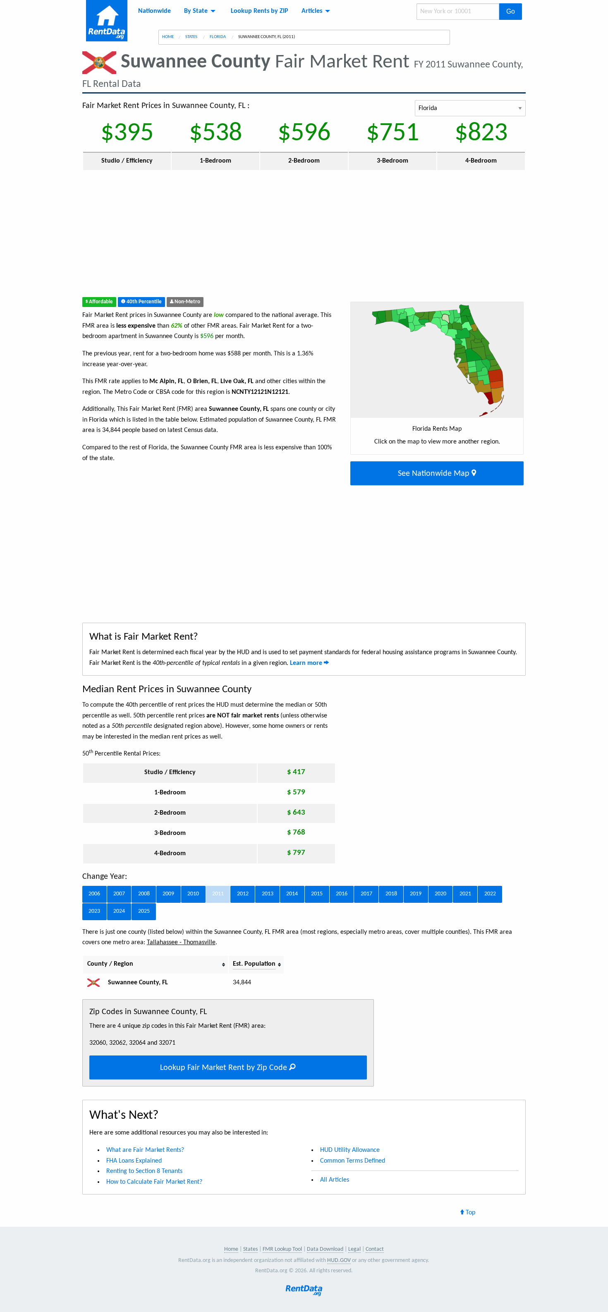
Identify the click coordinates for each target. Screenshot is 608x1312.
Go (510, 11)
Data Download (325, 1249)
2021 (465, 894)
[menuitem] (154, 11)
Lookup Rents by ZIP (259, 11)
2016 (341, 894)
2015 (317, 894)
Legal (354, 1249)
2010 (193, 894)
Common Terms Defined (352, 1161)
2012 (243, 894)
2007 (119, 894)
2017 (366, 894)
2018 (391, 894)
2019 (415, 894)
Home (168, 37)
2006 (94, 894)
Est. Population (254, 964)
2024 (119, 911)
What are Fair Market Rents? (145, 1150)
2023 (94, 911)
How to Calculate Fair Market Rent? (154, 1182)
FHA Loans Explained (134, 1161)
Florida (218, 37)
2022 (490, 894)
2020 (440, 894)
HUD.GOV (339, 1260)
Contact (375, 1249)
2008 (144, 894)
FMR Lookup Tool (282, 1249)
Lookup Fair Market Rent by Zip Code (224, 1068)
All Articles (334, 1180)
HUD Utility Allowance (350, 1150)
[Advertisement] (248, 235)
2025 (144, 911)
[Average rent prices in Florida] (96, 982)
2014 (292, 894)
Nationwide (154, 11)
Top (469, 1212)
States (191, 37)
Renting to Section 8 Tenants (144, 1171)
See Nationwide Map (435, 474)
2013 (267, 894)
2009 (168, 894)
